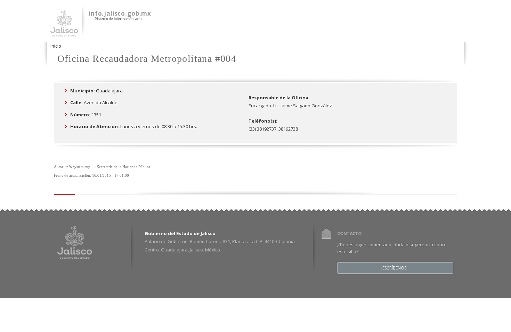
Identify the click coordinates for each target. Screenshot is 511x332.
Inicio (55, 46)
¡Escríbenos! (394, 268)
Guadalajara (109, 91)
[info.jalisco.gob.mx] (64, 32)
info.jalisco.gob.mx (120, 13)
